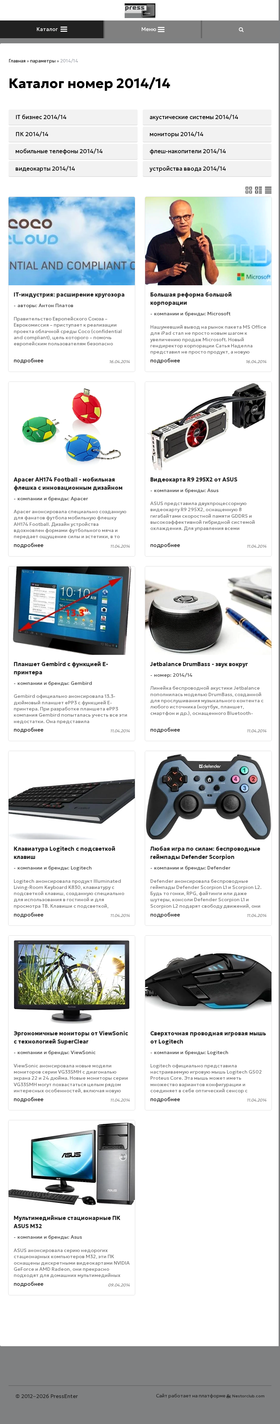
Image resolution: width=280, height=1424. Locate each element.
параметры (43, 61)
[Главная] (140, 10)
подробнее (28, 360)
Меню (149, 29)
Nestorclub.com (248, 1395)
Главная (17, 61)
